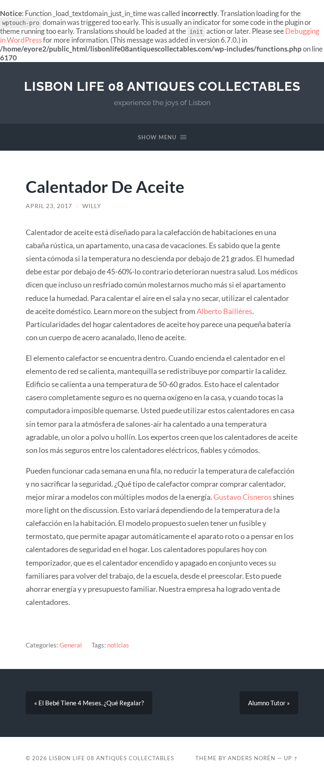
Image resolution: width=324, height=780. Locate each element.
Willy (91, 206)
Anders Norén (251, 758)
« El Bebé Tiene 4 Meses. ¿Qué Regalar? (89, 703)
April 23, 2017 (49, 206)
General (70, 645)
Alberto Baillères (224, 311)
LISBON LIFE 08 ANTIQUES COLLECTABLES (162, 86)
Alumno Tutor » (269, 703)
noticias (118, 645)
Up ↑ (291, 758)
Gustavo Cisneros (243, 496)
